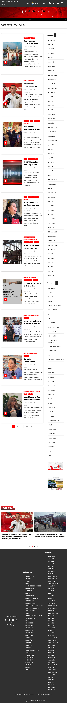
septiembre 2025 (53, 88)
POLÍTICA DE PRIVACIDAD (44, 695)
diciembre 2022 (52, 232)
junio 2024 (51, 153)
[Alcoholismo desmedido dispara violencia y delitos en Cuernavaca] (50, 522)
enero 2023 (51, 227)
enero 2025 (51, 123)
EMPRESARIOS (32, 277)
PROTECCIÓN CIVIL (54, 420)
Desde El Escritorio (53, 327)
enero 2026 (51, 70)
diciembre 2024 (52, 127)
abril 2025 (51, 110)
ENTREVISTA (52, 351)
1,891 (26, 426)
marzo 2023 (51, 219)
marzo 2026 (51, 62)
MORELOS (30, 158)
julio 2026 (51, 44)
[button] (30, 19)
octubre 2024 (51, 136)
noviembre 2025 (52, 79)
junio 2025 (51, 101)
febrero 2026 (51, 66)
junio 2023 (51, 206)
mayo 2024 (51, 158)
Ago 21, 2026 (28, 46)
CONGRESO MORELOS (55, 305)
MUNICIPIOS (36, 196)
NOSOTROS (18, 695)
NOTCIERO (51, 390)
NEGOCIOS (26, 242)
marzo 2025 (51, 114)
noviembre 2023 (52, 184)
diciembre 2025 (52, 75)
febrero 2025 (51, 118)
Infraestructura (28, 239)
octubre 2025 (51, 84)
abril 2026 (51, 57)
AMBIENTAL (51, 288)
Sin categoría (52, 433)
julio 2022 (51, 254)
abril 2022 (51, 267)
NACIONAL (36, 315)
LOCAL (32, 80)
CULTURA (33, 37)
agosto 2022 (51, 249)
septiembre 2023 (53, 192)
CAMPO (50, 292)
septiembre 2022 (53, 245)
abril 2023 (51, 214)
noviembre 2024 (52, 131)
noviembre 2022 (52, 236)
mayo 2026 (51, 53)
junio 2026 (51, 49)
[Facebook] (49, 3)
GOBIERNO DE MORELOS (29, 237)
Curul (49, 318)
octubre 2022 (51, 240)
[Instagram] (61, 3)
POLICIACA (51, 407)
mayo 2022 (51, 262)
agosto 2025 (51, 92)
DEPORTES (51, 323)
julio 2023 (51, 201)
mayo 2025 (51, 105)
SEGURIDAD (26, 123)
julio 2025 (51, 97)
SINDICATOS (52, 438)
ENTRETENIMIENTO (54, 346)
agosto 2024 (51, 145)
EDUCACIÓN (52, 331)
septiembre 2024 (53, 140)
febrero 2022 (51, 275)
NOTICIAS (51, 394)
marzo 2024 (51, 166)
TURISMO (51, 447)
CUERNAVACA (27, 37)
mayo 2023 (51, 210)
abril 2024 (51, 162)
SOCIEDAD (36, 242)
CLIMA (50, 301)
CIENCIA (50, 297)
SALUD (50, 425)
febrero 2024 (51, 171)
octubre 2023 (51, 188)
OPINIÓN (50, 403)
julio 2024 (51, 149)
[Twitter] (53, 3)
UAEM (50, 451)
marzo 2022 (51, 271)
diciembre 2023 (52, 179)
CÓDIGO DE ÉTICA (29, 695)
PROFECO (51, 416)
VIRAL (50, 455)
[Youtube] (57, 3)
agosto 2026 (51, 40)
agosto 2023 (51, 197)
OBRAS (31, 242)
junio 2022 (51, 258)
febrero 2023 (51, 223)
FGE (49, 355)
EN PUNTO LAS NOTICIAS (34, 605)
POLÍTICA (36, 158)
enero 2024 (51, 175)
